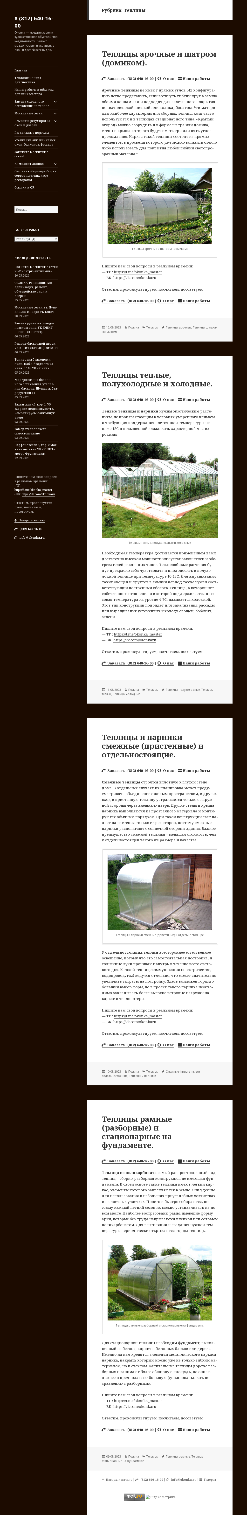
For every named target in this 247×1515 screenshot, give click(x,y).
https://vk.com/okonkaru (38, 494)
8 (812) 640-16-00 (33, 21)
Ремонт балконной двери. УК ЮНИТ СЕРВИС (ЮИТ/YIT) (36, 346)
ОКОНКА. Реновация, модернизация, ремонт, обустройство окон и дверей (33, 289)
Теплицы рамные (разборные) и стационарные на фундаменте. (137, 1132)
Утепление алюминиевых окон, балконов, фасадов (34, 142)
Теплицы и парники (142, 1076)
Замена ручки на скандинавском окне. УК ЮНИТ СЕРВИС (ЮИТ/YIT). (34, 327)
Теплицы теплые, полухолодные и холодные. (157, 379)
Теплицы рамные (178, 1456)
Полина (133, 327)
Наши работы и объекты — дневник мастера (35, 92)
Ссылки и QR (24, 187)
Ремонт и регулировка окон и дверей (32, 123)
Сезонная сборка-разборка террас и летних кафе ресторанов (35, 175)
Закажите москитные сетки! (31, 154)
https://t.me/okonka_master (33, 490)
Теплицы (152, 327)
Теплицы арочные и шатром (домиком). (159, 58)
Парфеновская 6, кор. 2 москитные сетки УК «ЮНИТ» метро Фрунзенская (35, 449)
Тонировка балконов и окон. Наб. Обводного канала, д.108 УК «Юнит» (34, 363)
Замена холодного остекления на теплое (31, 103)
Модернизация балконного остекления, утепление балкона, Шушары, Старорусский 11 (36, 386)
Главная (20, 70)
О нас (167, 78)
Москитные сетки (28, 113)
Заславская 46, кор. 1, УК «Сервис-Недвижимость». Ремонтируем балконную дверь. (34, 410)
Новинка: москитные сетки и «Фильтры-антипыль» (36, 269)
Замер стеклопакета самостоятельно (30, 431)
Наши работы (196, 78)
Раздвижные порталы (31, 133)
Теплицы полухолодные (183, 690)
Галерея (209, 1480)
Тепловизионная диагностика (27, 80)
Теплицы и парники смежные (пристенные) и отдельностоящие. (153, 746)
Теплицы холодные (126, 694)
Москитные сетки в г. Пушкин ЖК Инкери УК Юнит (35, 309)
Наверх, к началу (31, 520)
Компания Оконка (29, 164)
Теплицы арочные (178, 327)
